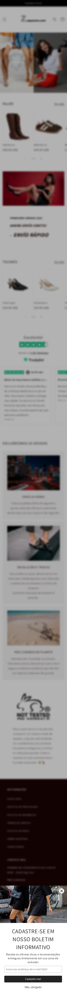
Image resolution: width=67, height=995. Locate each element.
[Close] (61, 890)
